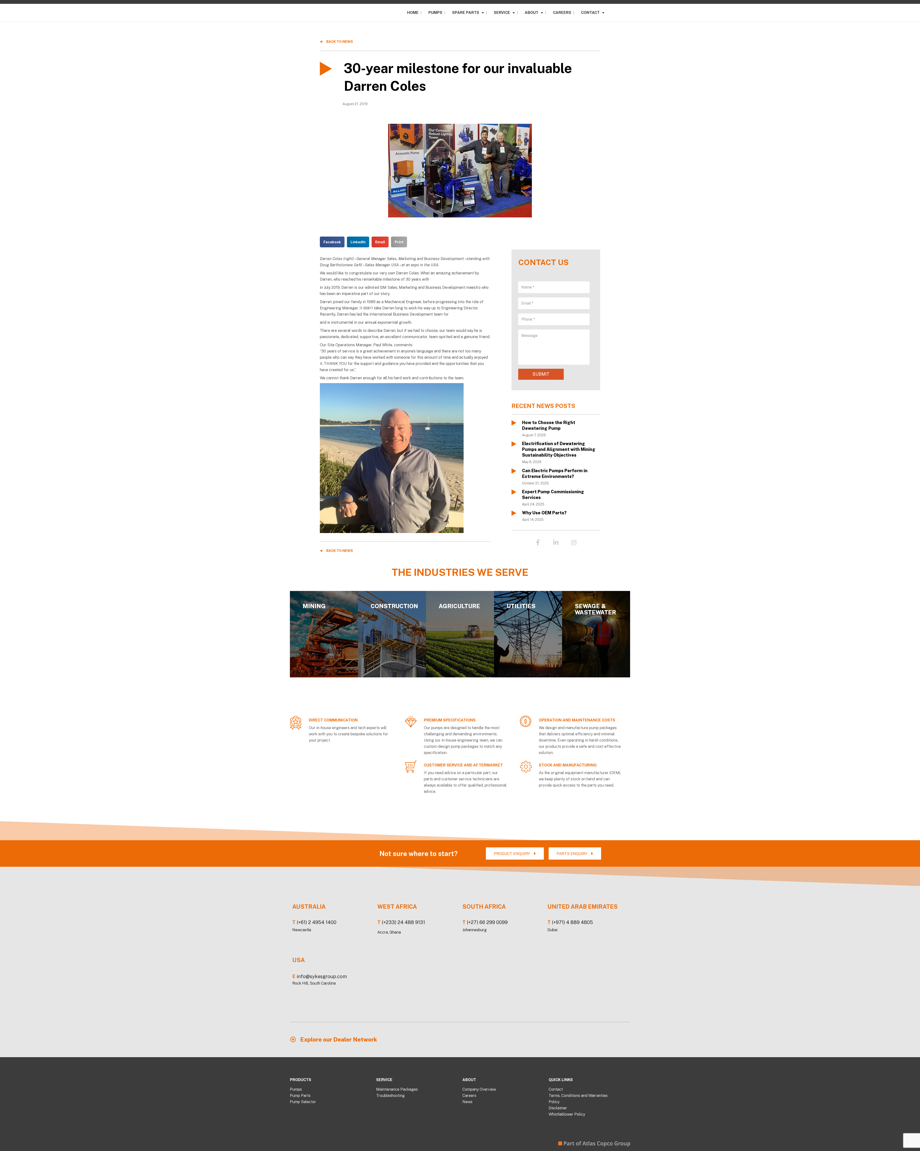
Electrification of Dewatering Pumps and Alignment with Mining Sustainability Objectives (558, 449)
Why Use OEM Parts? (544, 512)
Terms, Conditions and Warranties (578, 1095)
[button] (332, 242)
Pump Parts (300, 1095)
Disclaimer (558, 1108)
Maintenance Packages (397, 1089)
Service (502, 12)
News (467, 1102)
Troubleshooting (390, 1095)
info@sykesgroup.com (322, 976)
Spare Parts (465, 12)
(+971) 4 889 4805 (572, 922)
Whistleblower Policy (567, 1114)
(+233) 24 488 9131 (403, 922)
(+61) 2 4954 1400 (316, 922)
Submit (541, 374)
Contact (590, 12)
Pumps (435, 12)
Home (413, 12)
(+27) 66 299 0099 (487, 922)
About (531, 12)
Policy (554, 1102)
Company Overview (479, 1089)
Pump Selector (303, 1102)
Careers (562, 12)
